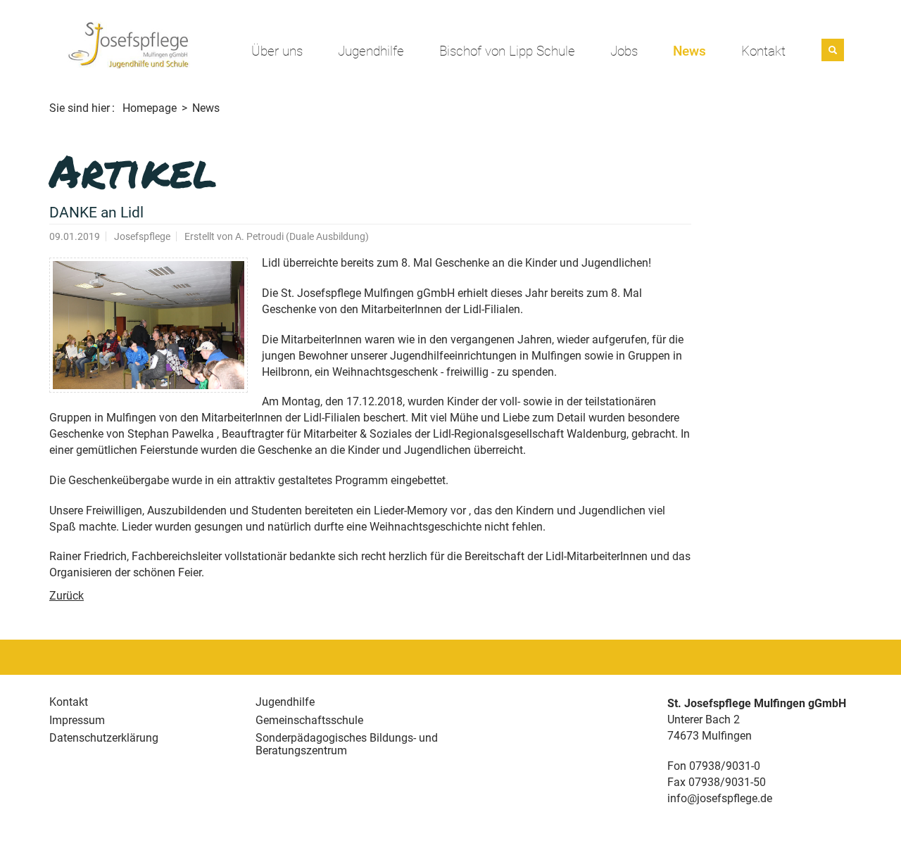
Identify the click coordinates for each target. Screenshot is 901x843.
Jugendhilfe (371, 51)
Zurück (66, 595)
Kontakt (763, 51)
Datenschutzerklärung (103, 737)
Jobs (624, 51)
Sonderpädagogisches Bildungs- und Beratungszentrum (347, 744)
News (689, 51)
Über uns (277, 51)
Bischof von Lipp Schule (507, 51)
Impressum (77, 720)
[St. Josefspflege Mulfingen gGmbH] (128, 44)
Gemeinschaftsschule (309, 720)
